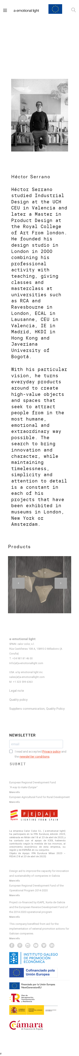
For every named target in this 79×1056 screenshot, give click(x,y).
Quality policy (18, 700)
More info (14, 792)
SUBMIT (18, 764)
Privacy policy (51, 751)
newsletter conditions (35, 756)
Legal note (16, 691)
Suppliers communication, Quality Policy (37, 709)
